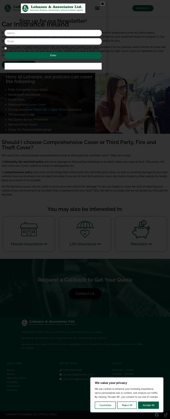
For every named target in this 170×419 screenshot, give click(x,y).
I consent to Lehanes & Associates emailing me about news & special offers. (53, 48)
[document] (85, 209)
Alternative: (11, 61)
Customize (105, 405)
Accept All (148, 405)
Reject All (127, 405)
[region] (126, 394)
